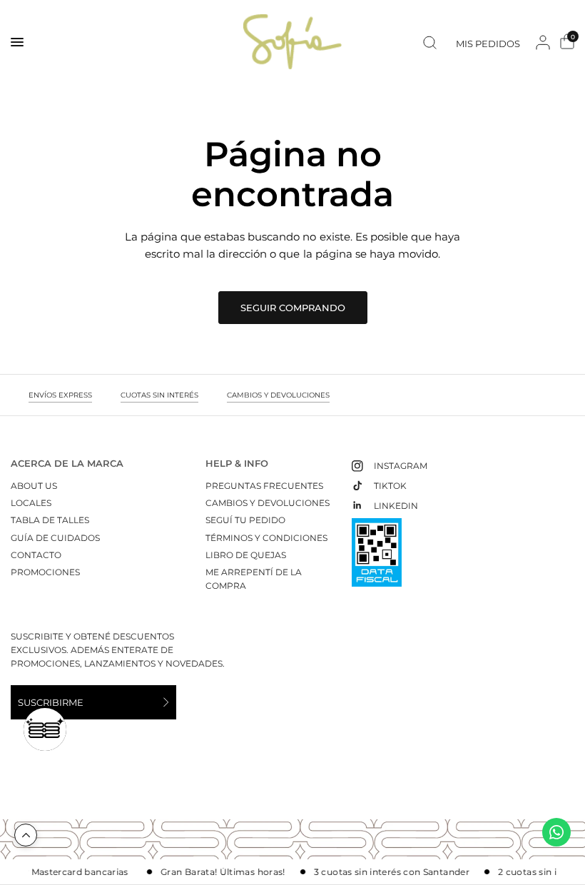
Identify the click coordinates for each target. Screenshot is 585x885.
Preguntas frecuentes (264, 485)
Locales (31, 502)
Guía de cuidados (55, 537)
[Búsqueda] (430, 42)
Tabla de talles (50, 520)
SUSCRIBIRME (50, 702)
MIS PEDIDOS (488, 43)
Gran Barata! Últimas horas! (211, 872)
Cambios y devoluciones (267, 502)
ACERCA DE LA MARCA (67, 463)
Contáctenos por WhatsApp (556, 832)
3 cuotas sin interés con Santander (380, 872)
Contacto (36, 555)
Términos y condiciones (266, 537)
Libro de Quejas (245, 555)
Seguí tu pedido (245, 520)
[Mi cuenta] (543, 42)
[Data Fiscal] (377, 558)
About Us (34, 485)
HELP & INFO (236, 463)
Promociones (45, 572)
